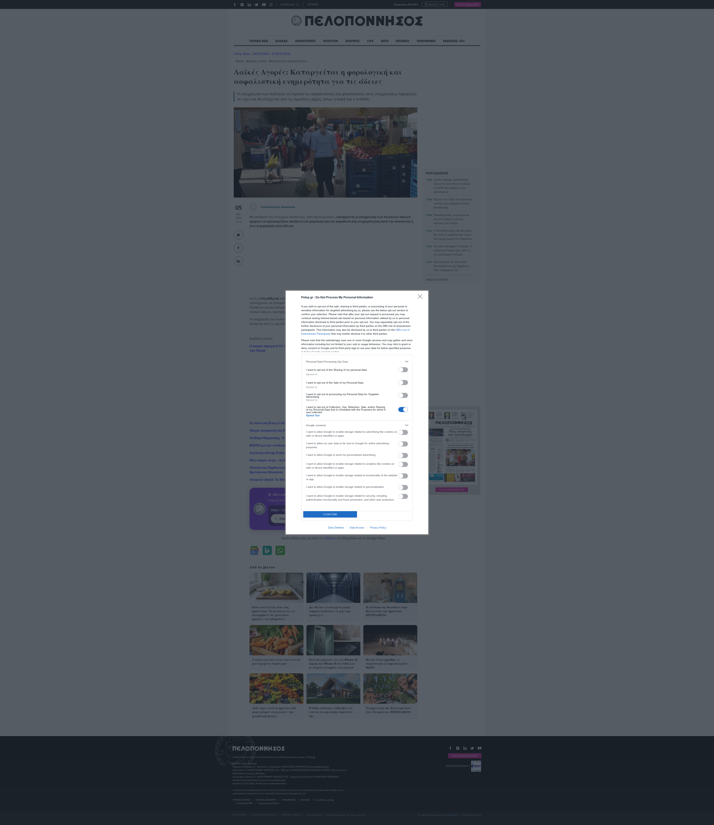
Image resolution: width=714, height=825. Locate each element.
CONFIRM (330, 514)
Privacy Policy (378, 527)
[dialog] (357, 412)
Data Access (357, 527)
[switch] (403, 369)
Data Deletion (336, 527)
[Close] (421, 297)
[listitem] (357, 361)
